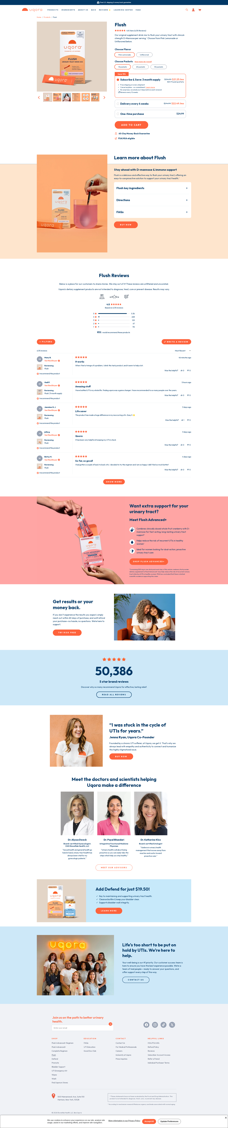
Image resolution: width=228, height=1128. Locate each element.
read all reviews (114, 694)
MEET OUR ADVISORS (114, 867)
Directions (123, 200)
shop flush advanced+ (148, 561)
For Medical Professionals (126, 1047)
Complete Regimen (59, 1051)
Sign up (110, 1024)
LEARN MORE (109, 911)
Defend (55, 1059)
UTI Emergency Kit (59, 1071)
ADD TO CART (131, 124)
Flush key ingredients (130, 188)
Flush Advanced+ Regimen (62, 1043)
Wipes (54, 1075)
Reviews (151, 1051)
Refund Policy (153, 1047)
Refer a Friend (153, 1059)
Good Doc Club (90, 1051)
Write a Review (178, 342)
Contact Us (120, 1043)
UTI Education (89, 1047)
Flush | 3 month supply (53, 393)
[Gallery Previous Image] (39, 97)
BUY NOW (126, 225)
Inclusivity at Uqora (123, 1055)
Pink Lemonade (124, 55)
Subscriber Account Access (159, 1055)
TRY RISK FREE (67, 632)
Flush (46, 368)
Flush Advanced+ (59, 1047)
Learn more (150, 87)
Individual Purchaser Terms (158, 1063)
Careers (119, 1051)
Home (39, 17)
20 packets (140, 67)
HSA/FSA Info (153, 1043)
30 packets (158, 67)
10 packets (122, 67)
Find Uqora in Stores (60, 1082)
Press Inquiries (121, 1059)
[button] (187, 9)
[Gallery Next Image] (104, 97)
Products (47, 17)
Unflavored (144, 55)
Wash (54, 1078)
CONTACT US (136, 980)
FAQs (120, 212)
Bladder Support (58, 1067)
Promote (55, 1063)
